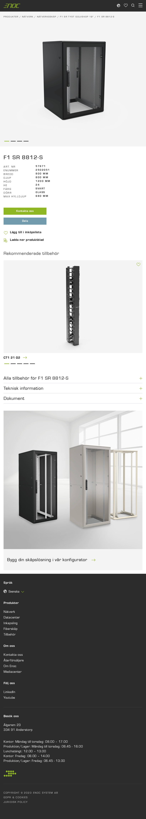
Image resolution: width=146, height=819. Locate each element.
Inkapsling (11, 623)
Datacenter (12, 617)
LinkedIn (9, 692)
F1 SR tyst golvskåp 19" (77, 16)
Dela (25, 221)
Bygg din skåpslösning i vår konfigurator (48, 559)
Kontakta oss (25, 211)
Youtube (9, 697)
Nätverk (27, 16)
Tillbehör (9, 634)
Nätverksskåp (46, 16)
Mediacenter (13, 671)
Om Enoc (10, 666)
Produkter (11, 16)
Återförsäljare (14, 660)
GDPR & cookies (16, 797)
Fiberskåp (10, 629)
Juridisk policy (16, 802)
